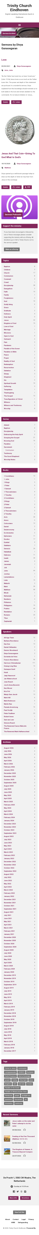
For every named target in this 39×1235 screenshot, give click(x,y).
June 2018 (8, 1032)
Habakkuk (7, 552)
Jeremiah (7, 564)
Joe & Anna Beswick (11, 685)
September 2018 (10, 1022)
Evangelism (8, 289)
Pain (5, 342)
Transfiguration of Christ (13, 399)
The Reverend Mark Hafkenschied (16, 731)
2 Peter (6, 504)
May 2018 (7, 1035)
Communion (8, 276)
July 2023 (7, 839)
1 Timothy (7, 495)
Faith (6, 292)
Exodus (7, 539)
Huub (6, 672)
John (11, 70)
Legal (24, 1219)
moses (29, 1084)
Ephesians (8, 536)
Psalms (6, 609)
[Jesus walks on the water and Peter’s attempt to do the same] (7, 1125)
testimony (18, 1103)
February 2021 (9, 931)
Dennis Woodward (11, 650)
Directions (25, 1198)
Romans (7, 615)
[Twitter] (18, 1191)
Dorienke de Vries (10, 657)
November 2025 (10, 776)
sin (26, 1099)
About (7, 1219)
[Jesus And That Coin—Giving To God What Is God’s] (19, 146)
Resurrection (9, 367)
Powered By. (31, 1228)
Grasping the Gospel (11, 438)
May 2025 (7, 795)
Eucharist (30, 1072)
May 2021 (7, 921)
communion (22, 1068)
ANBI (13, 1222)
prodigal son (26, 1095)
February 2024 (9, 817)
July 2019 (7, 991)
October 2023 (9, 830)
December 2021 (10, 899)
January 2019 (9, 1010)
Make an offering (12, 249)
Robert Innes (9, 717)
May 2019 (7, 997)
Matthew (8, 168)
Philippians (8, 605)
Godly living (8, 304)
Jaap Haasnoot (9, 676)
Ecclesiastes (9, 533)
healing (14, 1080)
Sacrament (8, 447)
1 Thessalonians (10, 492)
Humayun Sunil (9, 669)
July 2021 (7, 915)
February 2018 (9, 1045)
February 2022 (9, 893)
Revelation (8, 612)
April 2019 (8, 1000)
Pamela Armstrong (11, 707)
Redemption (8, 364)
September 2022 (10, 871)
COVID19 (21, 1072)
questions (8, 1099)
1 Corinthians (9, 476)
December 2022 (10, 862)
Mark (6, 586)
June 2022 (8, 880)
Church (6, 273)
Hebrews (7, 555)
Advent (6, 425)
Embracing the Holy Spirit (13, 434)
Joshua (7, 574)
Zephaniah (8, 621)
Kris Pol (7, 691)
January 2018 (9, 1048)
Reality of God (9, 361)
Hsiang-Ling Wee (10, 666)
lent (15, 1084)
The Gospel (8, 396)
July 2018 (7, 1029)
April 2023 (8, 849)
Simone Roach (9, 723)
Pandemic (7, 345)
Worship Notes (9, 460)
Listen (17, 102)
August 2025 (9, 786)
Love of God (8, 326)
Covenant (7, 279)
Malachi (7, 583)
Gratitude (7, 311)
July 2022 (7, 877)
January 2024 (9, 821)
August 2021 (9, 912)
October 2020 (9, 944)
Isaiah (6, 558)
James (6, 561)
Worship (7, 408)
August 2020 (9, 950)
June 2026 (8, 754)
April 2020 (8, 963)
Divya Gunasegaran (24, 66)
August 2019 (9, 988)
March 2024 (8, 814)
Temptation (8, 390)
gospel (7, 1080)
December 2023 (10, 824)
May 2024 (7, 808)
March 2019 (8, 1004)
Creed (6, 282)
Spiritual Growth (10, 383)
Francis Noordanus (11, 660)
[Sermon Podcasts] (19, 218)
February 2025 (9, 805)
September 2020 (10, 947)
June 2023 (8, 843)
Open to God (8, 336)
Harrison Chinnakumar (12, 663)
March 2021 (8, 928)
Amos (6, 520)
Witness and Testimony (13, 405)
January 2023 (9, 858)
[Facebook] (14, 1191)
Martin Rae (8, 704)
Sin (5, 380)
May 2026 (7, 757)
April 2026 (8, 761)
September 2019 (10, 985)
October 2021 (9, 906)
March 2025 (8, 802)
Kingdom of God (10, 323)
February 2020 (9, 969)
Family (6, 295)
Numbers (7, 599)
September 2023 (10, 833)
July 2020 (7, 953)
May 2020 (7, 959)
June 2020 (8, 956)
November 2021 (10, 903)
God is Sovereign (24, 1076)
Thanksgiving (9, 393)
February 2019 (9, 1007)
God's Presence (10, 1076)
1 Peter (6, 485)
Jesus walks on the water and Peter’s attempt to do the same (23, 1123)
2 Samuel (7, 508)
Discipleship (8, 285)
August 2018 (9, 1026)
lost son (21, 1084)
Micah (6, 593)
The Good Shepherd (11, 456)
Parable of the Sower (12, 349)
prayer (17, 1095)
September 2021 (10, 909)
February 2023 (9, 855)
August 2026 (9, 748)
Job (5, 568)
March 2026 (8, 764)
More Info (13, 1198)
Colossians (8, 523)
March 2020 (8, 966)
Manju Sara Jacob (10, 694)
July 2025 (7, 789)
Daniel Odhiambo (10, 647)
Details (5, 102)
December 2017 (10, 1051)
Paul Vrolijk (8, 710)
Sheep (6, 374)
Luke (6, 580)
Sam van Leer (9, 720)
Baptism (7, 266)
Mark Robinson (9, 701)
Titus (6, 618)
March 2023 (8, 852)
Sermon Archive (9, 33)
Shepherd (7, 377)
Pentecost (8, 1095)
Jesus (6, 320)
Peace (6, 355)
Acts (6, 70)
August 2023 (9, 836)
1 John (6, 479)
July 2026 (7, 751)
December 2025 (10, 773)
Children (7, 270)
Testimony (8, 453)
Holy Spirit (8, 317)
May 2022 (7, 884)
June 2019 (8, 994)
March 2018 (8, 1041)
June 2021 (8, 918)
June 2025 (8, 792)
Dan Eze (7, 644)
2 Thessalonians (10, 511)
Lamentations (9, 577)
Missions (7, 333)
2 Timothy (7, 514)
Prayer (6, 358)
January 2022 (9, 896)
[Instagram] (25, 1191)
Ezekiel (6, 542)
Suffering (7, 386)
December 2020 (10, 937)
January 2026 (9, 770)
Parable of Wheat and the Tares (16, 1092)
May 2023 (7, 846)
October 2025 (9, 780)
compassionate (10, 1072)
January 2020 (9, 972)
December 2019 (10, 975)
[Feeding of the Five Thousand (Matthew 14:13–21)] (7, 1140)
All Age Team (9, 638)
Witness (7, 402)
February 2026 (9, 767)
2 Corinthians (9, 498)
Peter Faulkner (9, 713)
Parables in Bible (10, 352)
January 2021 (9, 934)
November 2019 (10, 978)
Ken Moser (8, 688)
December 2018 (10, 1013)
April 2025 (8, 798)
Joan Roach (8, 682)
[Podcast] (21, 1191)
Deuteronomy (9, 530)
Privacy (31, 1219)
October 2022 (9, 868)
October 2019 (9, 982)
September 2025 (10, 783)
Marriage (7, 330)
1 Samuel (7, 489)
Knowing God (9, 441)
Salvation (7, 371)
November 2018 (10, 1016)
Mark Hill (7, 698)
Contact (16, 1219)
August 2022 (9, 874)
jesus (31, 1080)
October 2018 (9, 1019)
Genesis (7, 549)
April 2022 (8, 887)
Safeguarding (23, 1222)
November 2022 (10, 865)
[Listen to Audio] (25, 1130)
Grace (6, 307)
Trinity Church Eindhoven (19, 7)
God (5, 301)
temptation (9, 1103)
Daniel (6, 527)
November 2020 (10, 940)
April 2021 (8, 925)
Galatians (7, 545)
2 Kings (7, 501)
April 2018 (8, 1038)
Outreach (7, 339)
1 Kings (7, 482)
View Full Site (19, 1212)
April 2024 (8, 811)
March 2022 (8, 890)
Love (4, 59)
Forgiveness (8, 298)
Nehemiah (7, 596)
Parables (7, 444)
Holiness (7, 314)
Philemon (7, 602)
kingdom (8, 1084)
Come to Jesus (10, 1068)
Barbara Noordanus (11, 641)
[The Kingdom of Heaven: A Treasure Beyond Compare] (7, 1153)
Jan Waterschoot (10, 679)
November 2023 (10, 827)
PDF (28, 187)
